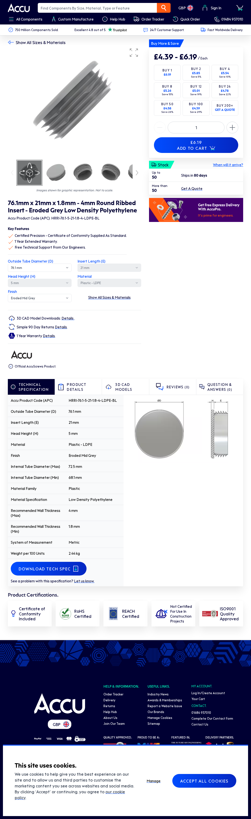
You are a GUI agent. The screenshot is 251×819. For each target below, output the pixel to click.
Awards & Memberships (165, 700)
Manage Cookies (160, 717)
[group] (74, 102)
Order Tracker (113, 694)
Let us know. (84, 581)
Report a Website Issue (165, 706)
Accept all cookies (204, 780)
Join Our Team (114, 723)
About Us (110, 717)
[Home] (59, 703)
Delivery (109, 700)
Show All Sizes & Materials (40, 42)
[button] (133, 52)
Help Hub (110, 712)
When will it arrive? (228, 164)
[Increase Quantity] (160, 127)
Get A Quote (191, 188)
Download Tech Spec (45, 568)
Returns (109, 706)
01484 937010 (232, 19)
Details (68, 318)
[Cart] (239, 7)
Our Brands (156, 712)
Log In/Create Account (208, 693)
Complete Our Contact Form (212, 718)
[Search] (164, 8)
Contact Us (199, 724)
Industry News (158, 694)
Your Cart (198, 699)
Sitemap (154, 723)
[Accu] (19, 7)
